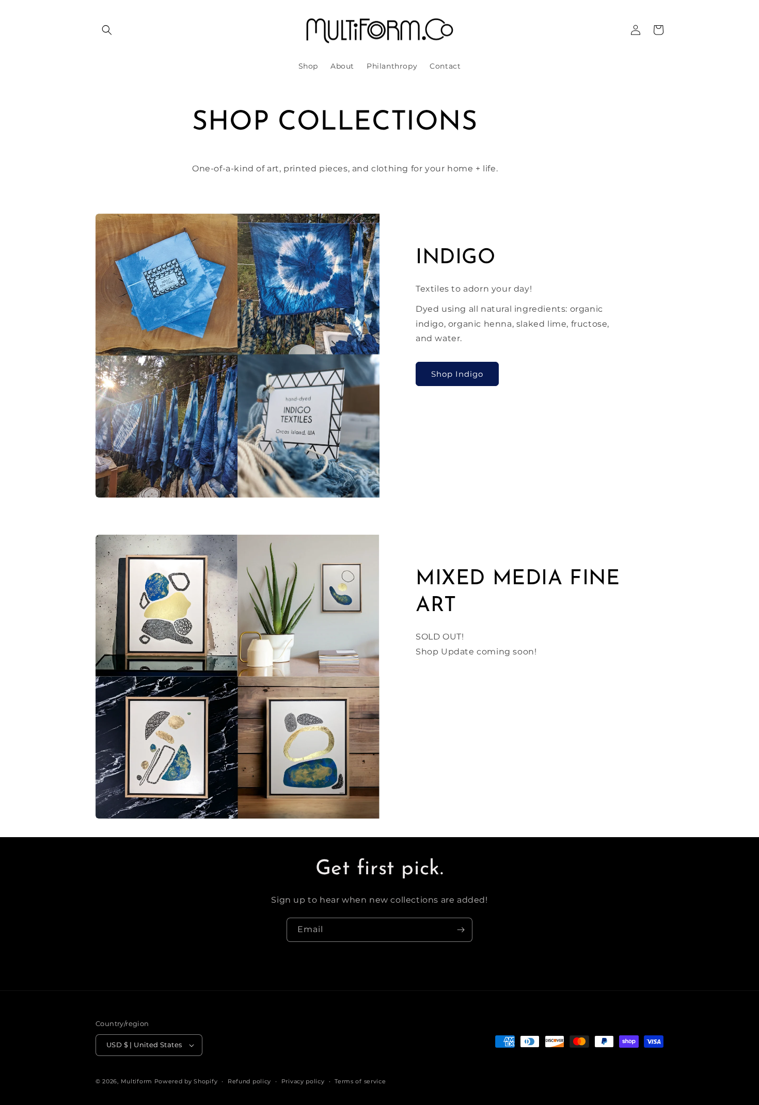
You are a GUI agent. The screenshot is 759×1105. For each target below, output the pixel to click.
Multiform (136, 1081)
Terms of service (360, 1081)
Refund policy (249, 1081)
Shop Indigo (457, 373)
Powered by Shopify (186, 1081)
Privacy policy (303, 1081)
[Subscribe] (460, 930)
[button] (107, 30)
